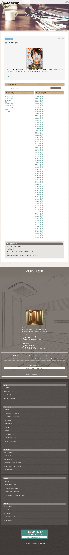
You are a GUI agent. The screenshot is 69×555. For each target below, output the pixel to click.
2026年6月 (38, 98)
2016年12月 (38, 226)
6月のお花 (11, 249)
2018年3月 (38, 198)
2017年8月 (38, 211)
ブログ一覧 (8, 105)
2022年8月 (38, 143)
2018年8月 (38, 188)
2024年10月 (38, 122)
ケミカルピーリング (10, 516)
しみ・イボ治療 (8, 506)
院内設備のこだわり (10, 423)
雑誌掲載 (7, 104)
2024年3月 (38, 128)
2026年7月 (38, 96)
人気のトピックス (10, 100)
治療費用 (7, 388)
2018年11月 (38, 185)
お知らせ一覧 (9, 96)
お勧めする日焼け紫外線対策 (12, 491)
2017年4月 (38, 218)
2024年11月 (38, 120)
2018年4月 (38, 196)
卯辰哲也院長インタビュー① (12, 413)
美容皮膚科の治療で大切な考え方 (13, 462)
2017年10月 (38, 207)
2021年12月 (38, 151)
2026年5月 (38, 100)
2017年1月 (38, 224)
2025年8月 (38, 111)
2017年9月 (38, 209)
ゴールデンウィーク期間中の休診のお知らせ (20, 251)
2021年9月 (38, 153)
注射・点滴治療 (8, 520)
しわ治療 (7, 509)
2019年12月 (38, 168)
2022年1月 (38, 149)
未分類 (7, 111)
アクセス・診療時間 (10, 398)
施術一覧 (6, 503)
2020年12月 (38, 158)
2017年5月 (38, 217)
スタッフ (7, 107)
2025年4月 (38, 117)
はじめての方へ (8, 449)
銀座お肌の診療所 (32, 543)
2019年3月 (38, 179)
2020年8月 (38, 160)
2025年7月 (38, 113)
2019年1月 (38, 181)
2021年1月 (38, 156)
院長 (6, 109)
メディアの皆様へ (9, 434)
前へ (8, 77)
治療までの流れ (8, 455)
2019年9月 (38, 171)
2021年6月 (38, 154)
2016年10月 (38, 230)
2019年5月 (38, 177)
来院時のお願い (8, 452)
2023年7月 (38, 136)
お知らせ (7, 98)
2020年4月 (38, 166)
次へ (60, 77)
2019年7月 (38, 173)
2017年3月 (38, 220)
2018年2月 (38, 200)
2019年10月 (38, 169)
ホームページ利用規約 (10, 441)
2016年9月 (38, 232)
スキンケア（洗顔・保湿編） (12, 488)
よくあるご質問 (8, 469)
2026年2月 (38, 104)
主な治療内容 (8, 481)
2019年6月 (38, 175)
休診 (6, 102)
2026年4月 (38, 102)
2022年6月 (38, 145)
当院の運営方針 (8, 459)
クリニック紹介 (8, 407)
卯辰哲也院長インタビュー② (12, 416)
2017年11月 (38, 205)
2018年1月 (38, 201)
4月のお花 (11, 253)
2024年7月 (38, 124)
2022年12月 (38, 141)
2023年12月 (38, 132)
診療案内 (6, 478)
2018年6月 (38, 192)
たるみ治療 (7, 513)
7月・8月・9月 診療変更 (15, 247)
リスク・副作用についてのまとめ (13, 466)
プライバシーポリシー (10, 437)
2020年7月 (38, 162)
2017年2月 (38, 222)
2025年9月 (38, 109)
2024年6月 (38, 126)
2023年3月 (38, 139)
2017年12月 (38, 203)
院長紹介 (7, 409)
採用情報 (7, 430)
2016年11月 (38, 228)
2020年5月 (38, 164)
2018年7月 (38, 190)
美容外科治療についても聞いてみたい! (14, 495)
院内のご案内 (8, 420)
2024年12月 (38, 119)
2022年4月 (38, 147)
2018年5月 (38, 194)
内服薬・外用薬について (11, 484)
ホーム (5, 385)
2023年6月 (38, 137)
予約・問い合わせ (9, 391)
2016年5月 (38, 237)
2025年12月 (38, 107)
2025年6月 (38, 115)
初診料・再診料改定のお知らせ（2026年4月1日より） (23, 256)
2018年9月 (38, 186)
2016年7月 (38, 235)
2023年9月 (38, 134)
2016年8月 (38, 234)
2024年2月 (38, 130)
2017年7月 (38, 213)
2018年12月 (38, 183)
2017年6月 (38, 215)
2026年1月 (38, 105)
